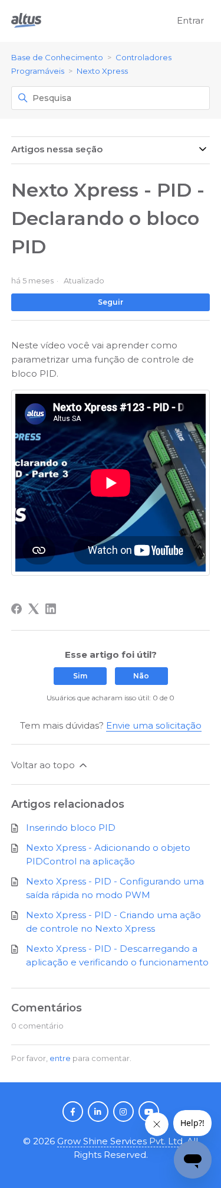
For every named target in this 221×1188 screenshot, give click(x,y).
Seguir (110, 302)
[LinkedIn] (50, 608)
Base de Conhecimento (57, 57)
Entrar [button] (190, 20)
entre (60, 1058)
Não (141, 675)
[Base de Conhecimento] (26, 21)
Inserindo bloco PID (71, 827)
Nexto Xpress (102, 71)
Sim (80, 675)
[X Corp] (33, 608)
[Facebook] (16, 608)
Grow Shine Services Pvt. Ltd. (120, 1141)
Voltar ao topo (44, 765)
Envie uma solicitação (154, 725)
